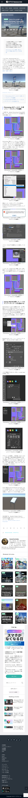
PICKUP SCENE (18, 10)
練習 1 (4, 71)
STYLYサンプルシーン (8, 92)
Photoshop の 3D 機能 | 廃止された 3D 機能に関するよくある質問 (14, 51)
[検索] (22, 683)
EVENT (11, 10)
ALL (3, 8)
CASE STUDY (5, 10)
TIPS (6, 8)
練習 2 (7, 71)
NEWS (10, 8)
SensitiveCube (9, 532)
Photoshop (6, 19)
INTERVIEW (22, 8)
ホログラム (16, 532)
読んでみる (14, 676)
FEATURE (15, 8)
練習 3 (11, 71)
